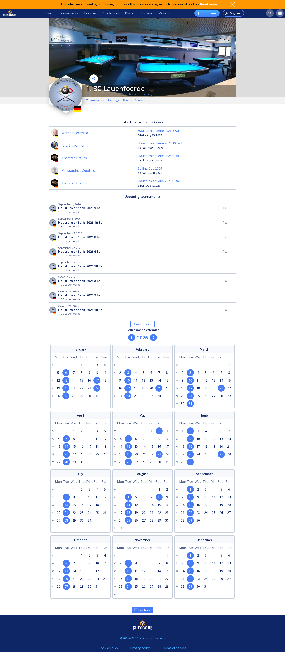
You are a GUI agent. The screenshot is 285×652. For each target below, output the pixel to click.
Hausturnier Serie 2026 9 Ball (159, 156)
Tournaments (68, 13)
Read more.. (209, 4)
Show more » (142, 324)
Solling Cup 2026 (150, 168)
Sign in (235, 13)
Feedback (144, 610)
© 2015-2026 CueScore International (143, 638)
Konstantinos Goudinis (78, 170)
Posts (129, 13)
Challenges (111, 13)
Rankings (113, 100)
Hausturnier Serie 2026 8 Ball (159, 131)
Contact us (142, 100)
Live (49, 13)
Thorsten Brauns (74, 158)
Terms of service (174, 648)
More (162, 13)
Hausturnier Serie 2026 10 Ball (160, 143)
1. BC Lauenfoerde (115, 88)
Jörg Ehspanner (73, 145)
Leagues (90, 13)
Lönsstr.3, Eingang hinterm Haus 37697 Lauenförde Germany (119, 94)
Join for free (207, 13)
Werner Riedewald (75, 133)
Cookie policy (108, 648)
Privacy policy (140, 648)
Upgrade (145, 13)
